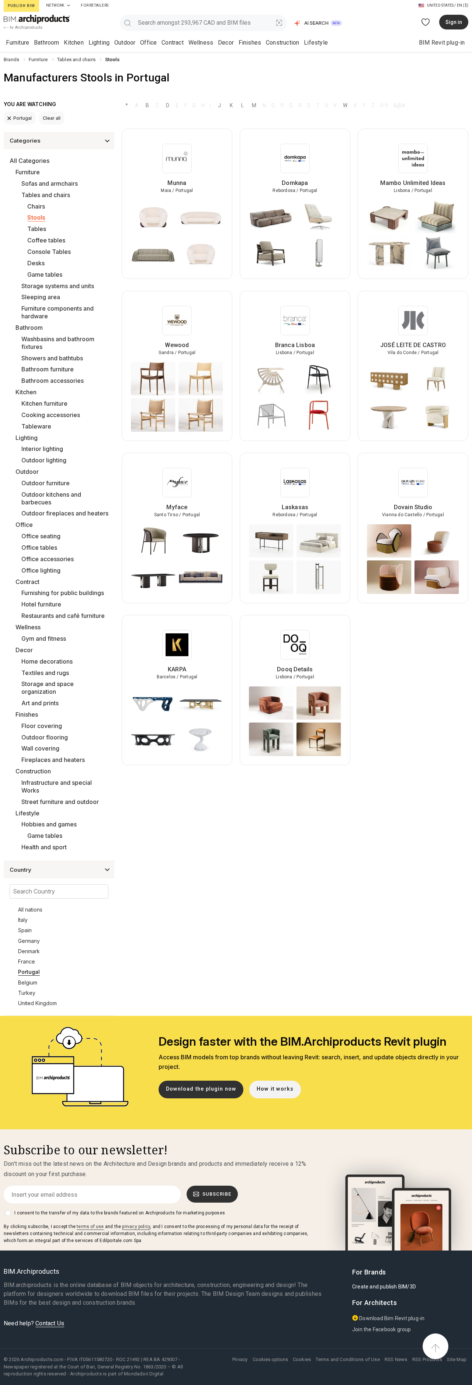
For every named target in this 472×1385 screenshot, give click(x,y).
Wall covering (40, 748)
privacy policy (136, 1226)
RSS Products (427, 1359)
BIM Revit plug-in (442, 42)
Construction (282, 42)
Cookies (302, 1359)
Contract (173, 42)
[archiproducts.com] (37, 18)
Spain (25, 930)
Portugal (22, 118)
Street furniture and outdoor (60, 801)
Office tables (39, 547)
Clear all (51, 118)
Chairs (36, 206)
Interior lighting (42, 448)
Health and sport (44, 847)
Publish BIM (21, 6)
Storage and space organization (47, 687)
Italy (23, 920)
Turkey (26, 993)
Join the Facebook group (381, 1329)
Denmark (29, 951)
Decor (226, 42)
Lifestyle (316, 42)
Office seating (40, 536)
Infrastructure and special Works (56, 786)
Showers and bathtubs (52, 358)
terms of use (90, 1226)
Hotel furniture (41, 604)
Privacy (239, 1359)
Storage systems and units (57, 286)
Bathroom (46, 42)
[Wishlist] (425, 22)
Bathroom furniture (47, 369)
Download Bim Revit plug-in (391, 1318)
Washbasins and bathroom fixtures (57, 342)
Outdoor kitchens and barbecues (51, 498)
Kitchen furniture (44, 403)
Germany (29, 941)
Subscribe (216, 1194)
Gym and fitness (43, 638)
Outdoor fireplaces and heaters (64, 513)
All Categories (29, 160)
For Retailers (94, 5)
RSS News (396, 1359)
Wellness (201, 42)
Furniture (17, 42)
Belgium (27, 982)
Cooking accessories (50, 415)
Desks (36, 263)
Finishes (250, 42)
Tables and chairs (45, 195)
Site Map (456, 1359)
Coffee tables (46, 240)
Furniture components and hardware (57, 312)
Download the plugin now (201, 1089)
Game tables (44, 274)
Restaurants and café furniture (63, 615)
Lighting (99, 42)
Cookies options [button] (270, 1359)
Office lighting (40, 570)
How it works (275, 1089)
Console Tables (49, 251)
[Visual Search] (279, 22)
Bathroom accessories (52, 380)
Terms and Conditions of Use (347, 1359)
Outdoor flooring (44, 737)
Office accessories (47, 559)
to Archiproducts (25, 27)
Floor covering (41, 726)
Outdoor (124, 42)
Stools (36, 217)
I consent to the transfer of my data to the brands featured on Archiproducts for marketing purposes (119, 1213)
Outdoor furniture (45, 483)
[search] (127, 22)
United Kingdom (37, 1003)
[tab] (68, 5)
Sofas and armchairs (49, 183)
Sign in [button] (453, 22)
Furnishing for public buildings (62, 593)
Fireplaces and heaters (53, 759)
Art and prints (40, 703)
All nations (30, 909)
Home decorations (47, 661)
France (26, 961)
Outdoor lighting (43, 460)
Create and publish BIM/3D (384, 1287)
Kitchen (73, 42)
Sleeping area (40, 297)
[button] (318, 23)
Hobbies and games (49, 824)
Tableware (36, 426)
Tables (36, 228)
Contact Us (49, 1323)
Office (148, 42)
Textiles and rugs (45, 672)
